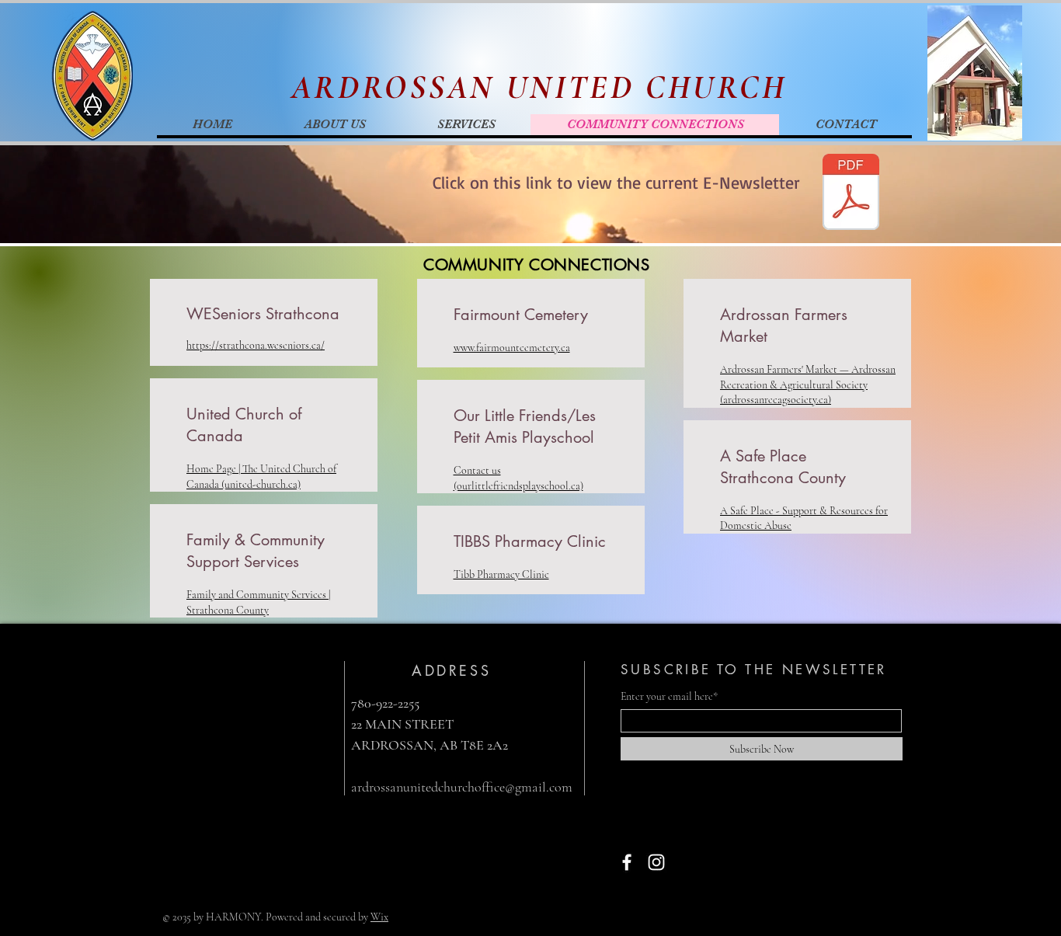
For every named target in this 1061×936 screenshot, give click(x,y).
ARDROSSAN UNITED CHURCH (539, 87)
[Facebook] (627, 862)
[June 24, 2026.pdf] (851, 193)
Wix (379, 917)
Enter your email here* (669, 696)
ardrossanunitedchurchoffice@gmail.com (461, 786)
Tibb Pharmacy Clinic (501, 574)
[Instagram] (656, 862)
